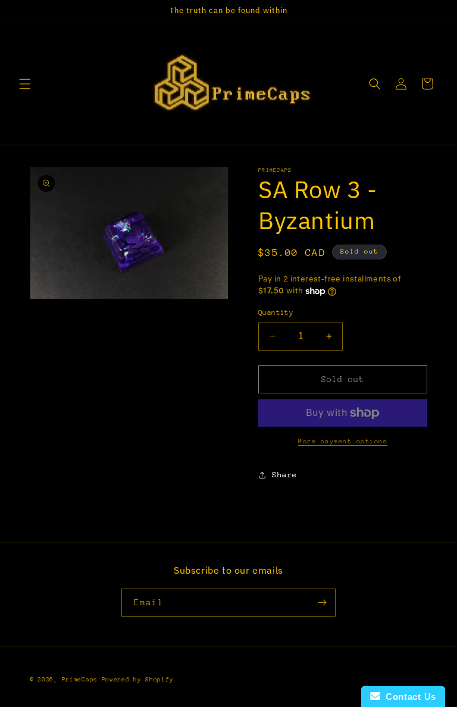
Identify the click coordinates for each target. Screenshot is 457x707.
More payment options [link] (342, 441)
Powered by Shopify (138, 679)
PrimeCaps (82, 679)
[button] (25, 84)
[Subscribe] (322, 603)
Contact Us (408, 697)
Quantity (275, 312)
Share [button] (285, 474)
